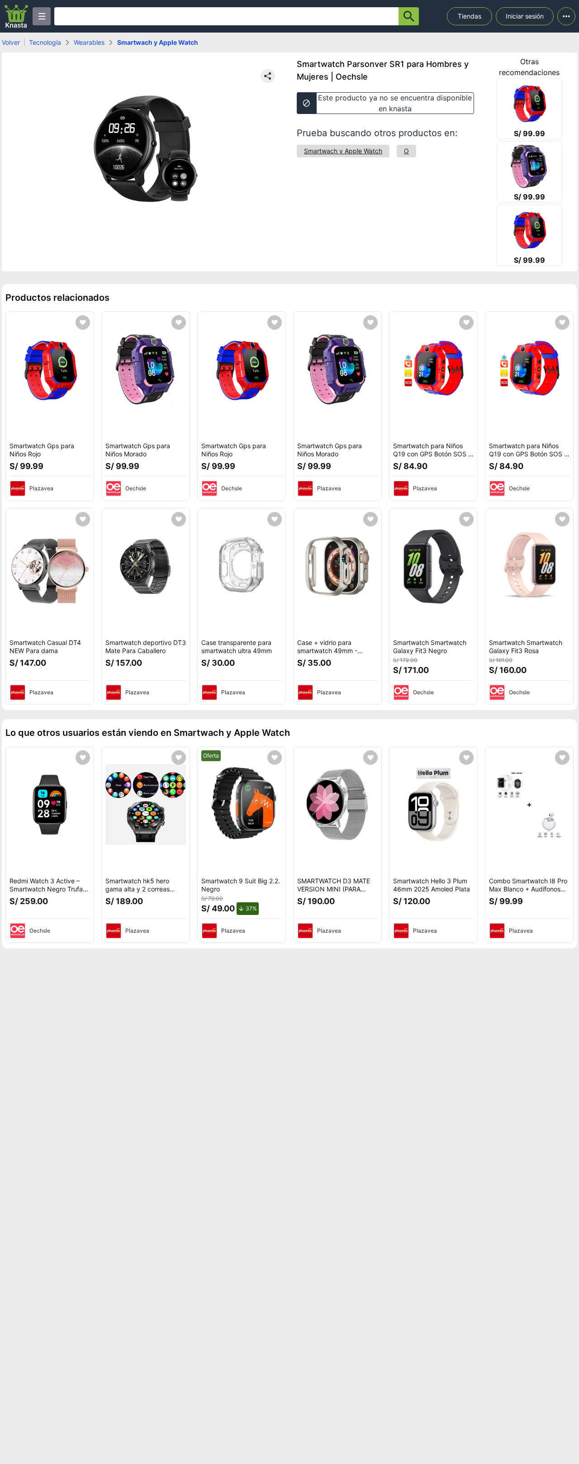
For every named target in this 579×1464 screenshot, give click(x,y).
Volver (11, 42)
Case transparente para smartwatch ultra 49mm (236, 646)
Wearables (89, 42)
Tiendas (469, 16)
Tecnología (45, 42)
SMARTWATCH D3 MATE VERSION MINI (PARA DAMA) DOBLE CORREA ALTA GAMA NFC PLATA (333, 893)
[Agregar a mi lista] (83, 322)
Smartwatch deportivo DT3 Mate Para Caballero (145, 646)
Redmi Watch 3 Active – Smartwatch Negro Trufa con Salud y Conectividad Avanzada (47, 893)
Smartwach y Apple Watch (157, 42)
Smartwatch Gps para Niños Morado (137, 450)
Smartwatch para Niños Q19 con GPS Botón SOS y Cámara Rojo (432, 453)
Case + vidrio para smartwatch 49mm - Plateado (327, 650)
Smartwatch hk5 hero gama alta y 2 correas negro (137, 888)
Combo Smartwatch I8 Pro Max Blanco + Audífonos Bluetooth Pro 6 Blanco (528, 888)
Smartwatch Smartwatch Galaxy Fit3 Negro (429, 646)
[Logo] (16, 16)
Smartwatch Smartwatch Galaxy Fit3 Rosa (525, 646)
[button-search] (409, 16)
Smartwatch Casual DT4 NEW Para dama (45, 646)
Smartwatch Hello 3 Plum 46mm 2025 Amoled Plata (431, 885)
